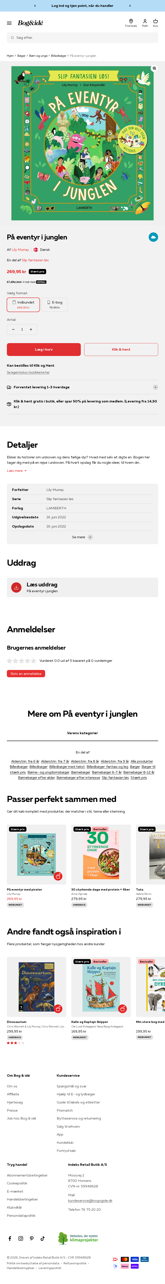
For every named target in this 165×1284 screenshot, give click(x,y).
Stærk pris (139, 777)
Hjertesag (15, 1102)
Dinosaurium (16, 1022)
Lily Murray (20, 249)
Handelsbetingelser (22, 1199)
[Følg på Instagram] (21, 1238)
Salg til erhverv (68, 1126)
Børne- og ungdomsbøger (48, 772)
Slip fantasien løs (35, 260)
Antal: (11, 319)
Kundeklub (65, 1142)
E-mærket (15, 1191)
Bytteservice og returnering (79, 1118)
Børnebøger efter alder (36, 777)
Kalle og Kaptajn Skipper (89, 1022)
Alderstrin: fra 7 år (55, 761)
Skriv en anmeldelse (26, 673)
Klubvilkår (14, 1207)
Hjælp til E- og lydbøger (76, 1094)
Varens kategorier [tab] (82, 733)
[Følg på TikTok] (43, 1238)
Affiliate (13, 1094)
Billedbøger (58, 55)
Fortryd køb (66, 1150)
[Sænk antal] (13, 329)
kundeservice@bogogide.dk (90, 1200)
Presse (12, 1110)
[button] (15, 1042)
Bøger (21, 55)
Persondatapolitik (21, 1215)
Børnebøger (80, 772)
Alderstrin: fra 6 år (25, 761)
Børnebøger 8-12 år (138, 772)
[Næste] (130, 6)
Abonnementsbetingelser (27, 1175)
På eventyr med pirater (24, 889)
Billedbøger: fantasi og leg (107, 766)
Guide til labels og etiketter (78, 1102)
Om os (12, 1086)
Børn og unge (38, 55)
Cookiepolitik (17, 1183)
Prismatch (65, 1110)
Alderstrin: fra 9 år (115, 761)
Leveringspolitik (50, 1268)
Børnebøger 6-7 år (107, 772)
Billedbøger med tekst (67, 766)
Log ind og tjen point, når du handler (82, 5)
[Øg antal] (31, 329)
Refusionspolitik (75, 1263)
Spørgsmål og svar (71, 1086)
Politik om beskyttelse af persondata (33, 1263)
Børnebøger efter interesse (78, 777)
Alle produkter (142, 761)
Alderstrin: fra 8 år (85, 761)
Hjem (10, 55)
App (60, 1134)
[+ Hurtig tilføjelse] (58, 876)
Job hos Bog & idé (21, 1118)
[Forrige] (35, 6)
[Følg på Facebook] (10, 1238)
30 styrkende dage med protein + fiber (100, 889)
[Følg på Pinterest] (32, 1238)
